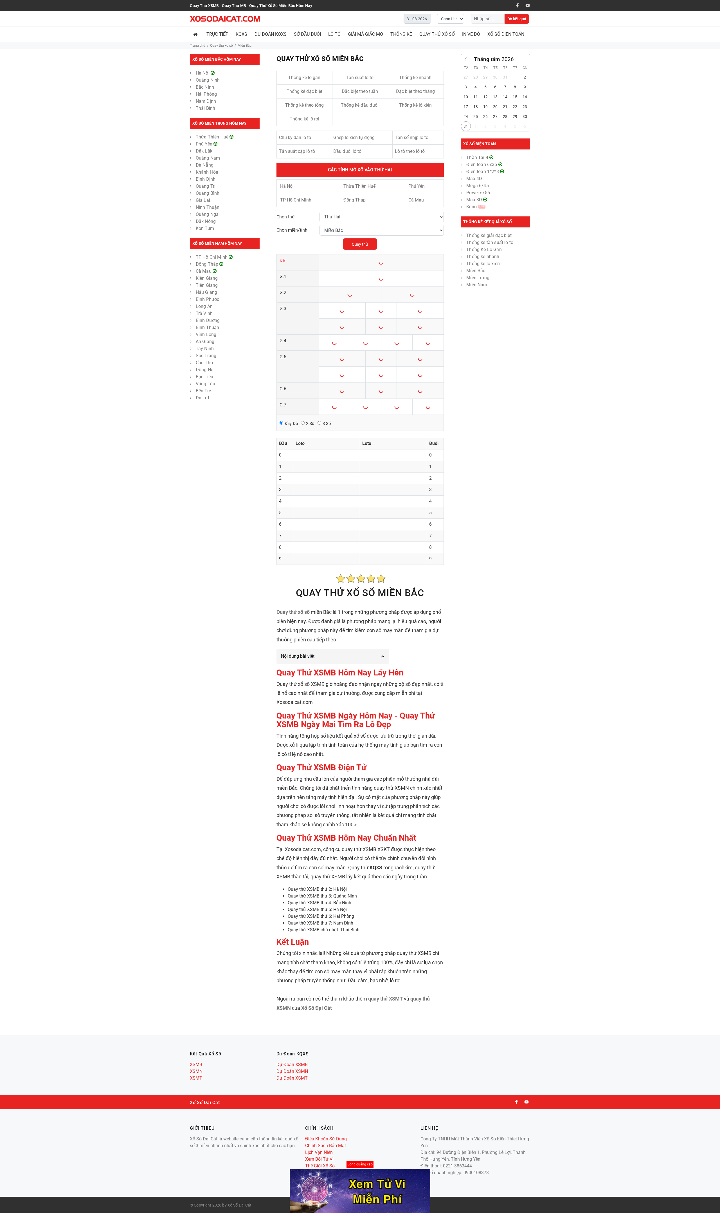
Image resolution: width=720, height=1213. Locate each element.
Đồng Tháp (208, 264)
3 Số (327, 423)
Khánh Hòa (207, 172)
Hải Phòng (206, 94)
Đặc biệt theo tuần (360, 91)
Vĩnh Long (206, 334)
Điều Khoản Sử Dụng (326, 1139)
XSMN (196, 1071)
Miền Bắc (475, 270)
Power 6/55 (478, 192)
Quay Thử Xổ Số (437, 34)
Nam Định (206, 101)
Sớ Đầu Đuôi (307, 34)
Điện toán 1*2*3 (483, 171)
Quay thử (360, 244)
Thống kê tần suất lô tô (489, 242)
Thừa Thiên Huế (213, 137)
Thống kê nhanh (415, 77)
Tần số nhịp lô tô (411, 137)
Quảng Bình (208, 193)
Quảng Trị (205, 186)
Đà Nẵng (204, 165)
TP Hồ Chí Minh (212, 257)
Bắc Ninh (205, 87)
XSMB (196, 1064)
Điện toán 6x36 (482, 164)
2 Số (310, 423)
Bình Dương (208, 320)
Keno (475, 206)
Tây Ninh (205, 348)
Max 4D (474, 178)
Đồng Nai (205, 369)
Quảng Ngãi (208, 214)
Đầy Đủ (291, 423)
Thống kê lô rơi (304, 119)
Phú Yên (204, 144)
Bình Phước (207, 299)
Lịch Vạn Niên (319, 1152)
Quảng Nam (208, 158)
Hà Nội (203, 73)
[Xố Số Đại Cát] (225, 19)
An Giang (205, 341)
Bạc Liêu (204, 376)
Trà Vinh (204, 313)
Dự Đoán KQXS (271, 34)
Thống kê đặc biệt (304, 91)
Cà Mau (204, 271)
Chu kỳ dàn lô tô (295, 137)
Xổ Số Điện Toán (505, 34)
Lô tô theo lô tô (410, 151)
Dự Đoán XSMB (292, 1064)
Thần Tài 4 (477, 157)
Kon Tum (205, 228)
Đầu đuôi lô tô (347, 151)
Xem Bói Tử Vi (319, 1159)
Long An (204, 306)
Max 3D (474, 199)
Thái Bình (205, 108)
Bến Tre (203, 390)
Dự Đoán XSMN (292, 1071)
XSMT (196, 1078)
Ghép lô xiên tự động (354, 137)
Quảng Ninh (208, 80)
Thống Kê (401, 34)
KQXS (241, 34)
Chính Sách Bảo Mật (325, 1145)
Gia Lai (203, 200)
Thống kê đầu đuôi (360, 105)
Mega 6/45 (477, 185)
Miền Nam (476, 284)
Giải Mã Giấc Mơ (365, 34)
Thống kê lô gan (304, 77)
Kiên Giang (207, 278)
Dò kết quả (516, 19)
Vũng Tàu (205, 383)
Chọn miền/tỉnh (291, 230)
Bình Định (205, 179)
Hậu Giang (206, 292)
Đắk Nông (206, 221)
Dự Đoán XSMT (292, 1078)
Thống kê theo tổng (304, 105)
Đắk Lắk (204, 151)
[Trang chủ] (196, 34)
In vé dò (471, 34)
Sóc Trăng (206, 355)
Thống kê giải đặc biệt (489, 235)
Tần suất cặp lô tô (297, 151)
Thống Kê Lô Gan (483, 249)
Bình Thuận (207, 327)
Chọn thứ (285, 217)
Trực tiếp (217, 34)
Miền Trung (477, 277)
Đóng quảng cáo (360, 1164)
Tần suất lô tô (360, 77)
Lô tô (334, 34)
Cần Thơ (204, 362)
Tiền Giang (207, 285)
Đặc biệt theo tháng (415, 91)
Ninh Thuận (208, 207)
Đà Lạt (202, 397)
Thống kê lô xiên (415, 105)
